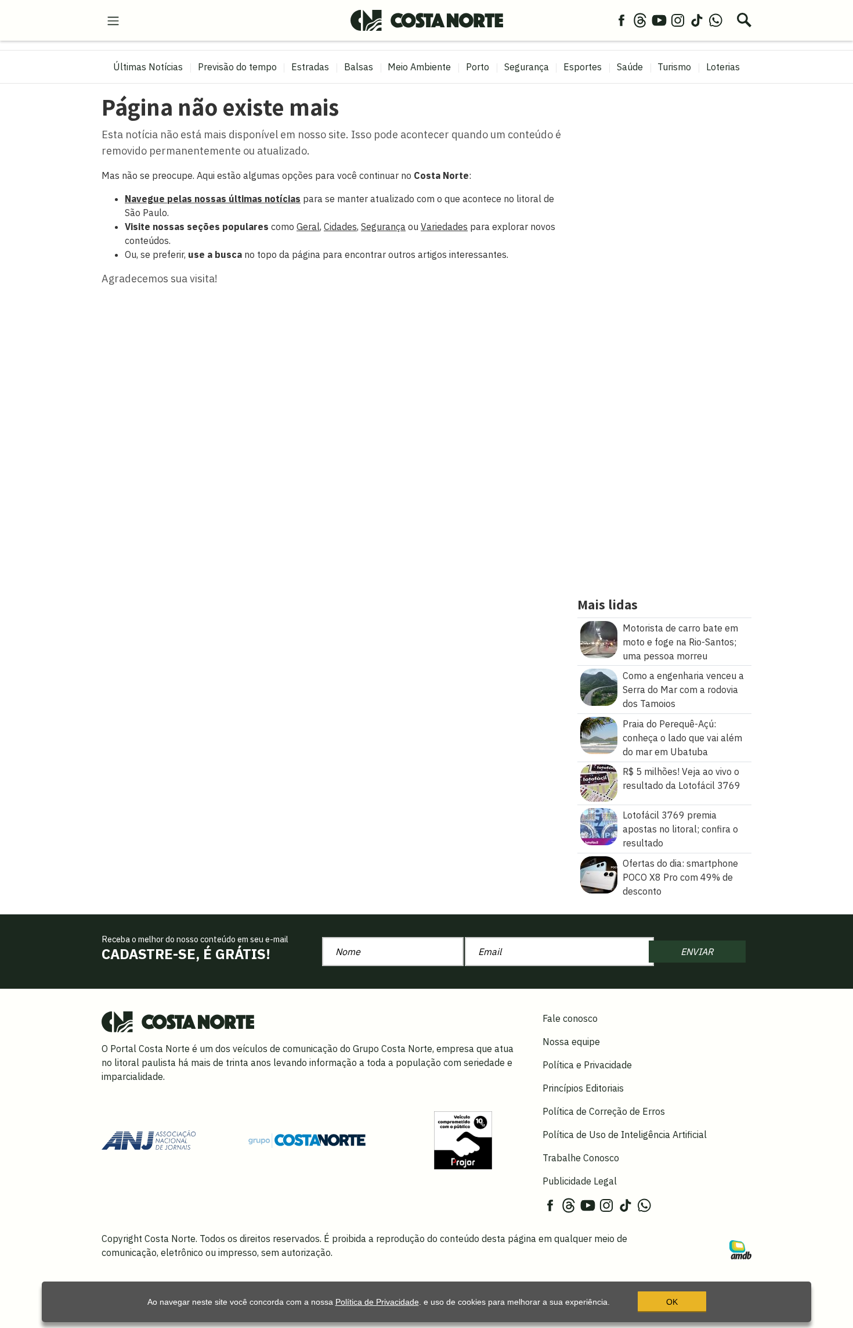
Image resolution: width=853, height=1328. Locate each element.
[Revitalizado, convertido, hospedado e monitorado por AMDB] (740, 1248)
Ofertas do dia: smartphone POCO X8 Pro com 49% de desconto (680, 877)
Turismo (674, 67)
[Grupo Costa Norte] (307, 1140)
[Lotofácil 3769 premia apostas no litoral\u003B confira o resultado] (598, 825)
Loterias (723, 67)
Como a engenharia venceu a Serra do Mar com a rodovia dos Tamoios (683, 689)
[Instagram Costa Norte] (677, 20)
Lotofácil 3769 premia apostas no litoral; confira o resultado (680, 829)
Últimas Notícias (148, 67)
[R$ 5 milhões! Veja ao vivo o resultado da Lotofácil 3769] (598, 782)
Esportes (582, 67)
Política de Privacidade (377, 1302)
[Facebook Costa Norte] (621, 20)
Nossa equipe (571, 1041)
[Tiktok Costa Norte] (696, 20)
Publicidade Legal (580, 1181)
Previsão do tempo (237, 67)
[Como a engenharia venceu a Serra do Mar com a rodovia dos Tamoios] (598, 686)
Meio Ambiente (419, 67)
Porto (477, 67)
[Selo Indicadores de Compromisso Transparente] (463, 1139)
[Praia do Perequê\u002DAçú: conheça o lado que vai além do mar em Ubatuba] (598, 734)
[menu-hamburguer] (113, 20)
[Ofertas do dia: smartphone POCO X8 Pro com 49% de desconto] (598, 874)
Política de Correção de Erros (604, 1111)
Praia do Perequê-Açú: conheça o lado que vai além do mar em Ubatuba (682, 738)
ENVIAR (697, 951)
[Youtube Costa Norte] (659, 20)
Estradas (310, 67)
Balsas (358, 67)
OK (672, 1302)
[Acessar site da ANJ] (149, 1139)
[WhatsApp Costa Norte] (715, 20)
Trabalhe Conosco (581, 1158)
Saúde (630, 67)
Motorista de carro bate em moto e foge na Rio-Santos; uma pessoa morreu (680, 642)
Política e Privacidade (587, 1065)
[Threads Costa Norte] (640, 20)
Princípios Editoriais (583, 1088)
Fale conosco (570, 1018)
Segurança (526, 67)
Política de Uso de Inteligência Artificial (625, 1134)
